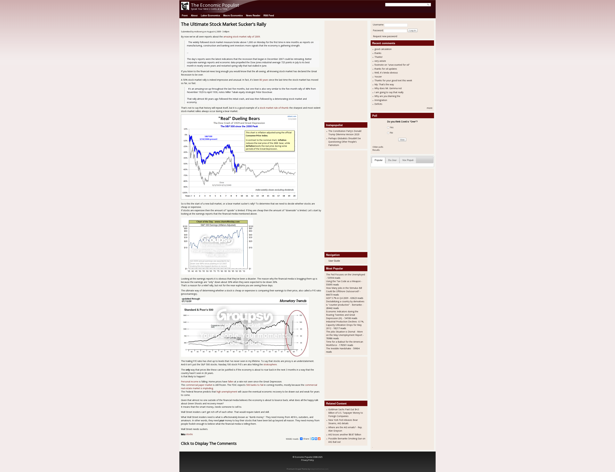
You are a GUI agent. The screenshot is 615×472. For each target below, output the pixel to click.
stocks (189, 434)
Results (376, 149)
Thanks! (378, 56)
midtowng (199, 31)
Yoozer (378, 76)
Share (306, 438)
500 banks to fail (254, 384)
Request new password (385, 36)
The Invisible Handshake (338, 348)
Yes (392, 127)
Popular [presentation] (379, 160)
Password (378, 30)
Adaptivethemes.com (319, 469)
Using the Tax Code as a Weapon (343, 281)
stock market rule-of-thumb (274, 107)
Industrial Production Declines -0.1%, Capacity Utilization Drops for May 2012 (345, 325)
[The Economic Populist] (185, 9)
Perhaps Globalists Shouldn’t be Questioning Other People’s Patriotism (344, 142)
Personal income (189, 381)
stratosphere (270, 364)
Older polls (378, 146)
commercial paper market (199, 384)
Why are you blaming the (387, 96)
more (429, 107)
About (194, 15)
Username (378, 24)
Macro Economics (233, 15)
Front (185, 15)
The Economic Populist (215, 5)
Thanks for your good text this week (393, 80)
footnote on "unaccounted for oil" (392, 64)
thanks (377, 53)
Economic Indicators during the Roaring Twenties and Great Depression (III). (342, 315)
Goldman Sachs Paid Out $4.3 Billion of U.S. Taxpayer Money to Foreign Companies (345, 413)
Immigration (380, 100)
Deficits (378, 103)
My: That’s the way (384, 84)
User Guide (334, 260)
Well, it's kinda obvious (386, 72)
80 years (263, 79)
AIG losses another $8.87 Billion (344, 434)
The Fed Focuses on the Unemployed (345, 274)
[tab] (378, 160)
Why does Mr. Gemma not (388, 88)
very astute (380, 60)
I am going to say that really (388, 92)
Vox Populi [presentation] (407, 160)
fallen (231, 381)
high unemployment (227, 391)
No (391, 132)
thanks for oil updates (385, 68)
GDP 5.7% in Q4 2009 (337, 298)
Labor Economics (210, 15)
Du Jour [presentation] (392, 160)
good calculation (383, 49)
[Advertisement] (339, 70)
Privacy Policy (307, 460)
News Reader (253, 15)
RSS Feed (268, 15)
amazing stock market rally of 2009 (241, 36)
